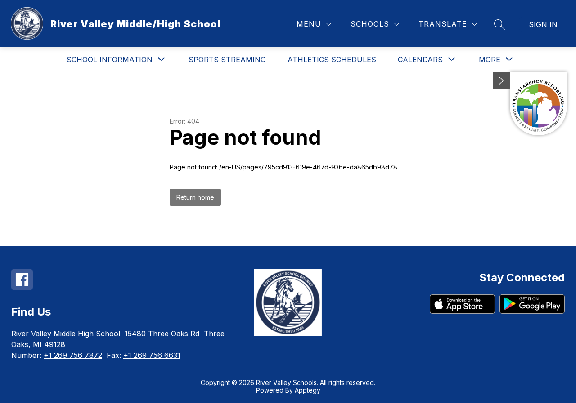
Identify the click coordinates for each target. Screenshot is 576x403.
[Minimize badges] (501, 80)
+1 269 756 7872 (73, 355)
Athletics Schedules (332, 59)
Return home (195, 197)
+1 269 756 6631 (151, 355)
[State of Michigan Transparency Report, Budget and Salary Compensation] (538, 103)
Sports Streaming (227, 59)
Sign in (543, 24)
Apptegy (307, 390)
